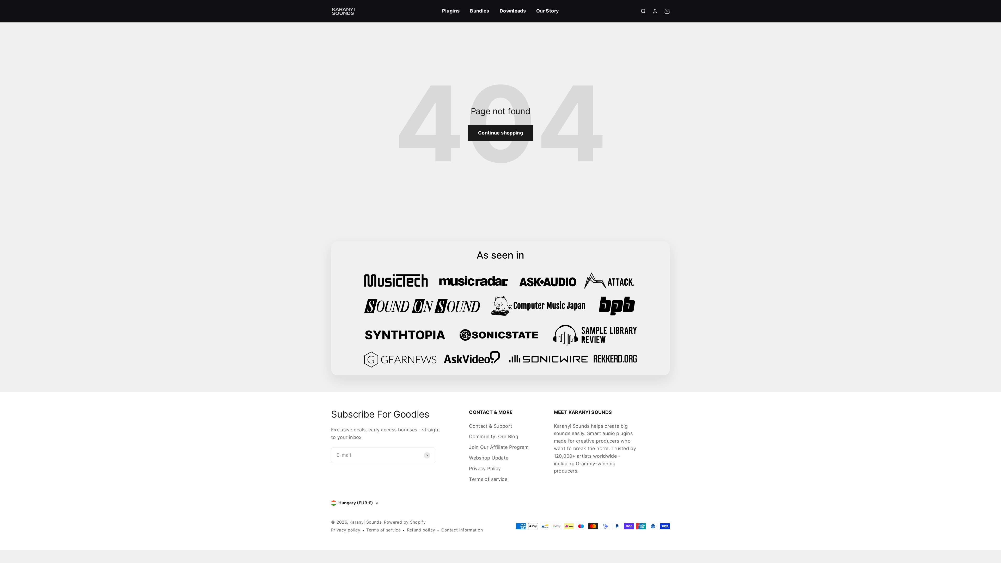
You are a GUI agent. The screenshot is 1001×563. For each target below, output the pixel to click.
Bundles (479, 11)
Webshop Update (488, 458)
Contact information (462, 530)
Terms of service (488, 479)
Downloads (513, 11)
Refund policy (421, 530)
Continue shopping (500, 133)
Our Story (547, 11)
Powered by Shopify (405, 522)
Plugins (451, 11)
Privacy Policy (485, 468)
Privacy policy (345, 530)
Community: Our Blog (493, 436)
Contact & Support (490, 426)
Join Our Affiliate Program (499, 447)
